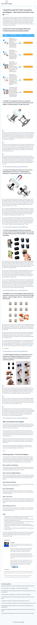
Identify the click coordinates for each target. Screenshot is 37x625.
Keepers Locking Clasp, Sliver (21, 104)
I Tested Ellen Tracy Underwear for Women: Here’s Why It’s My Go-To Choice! (15, 600)
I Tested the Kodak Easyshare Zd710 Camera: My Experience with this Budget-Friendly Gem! (17, 585)
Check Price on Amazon (28, 42)
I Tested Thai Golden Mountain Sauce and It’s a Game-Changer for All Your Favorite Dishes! (17, 613)
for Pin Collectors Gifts (25, 173)
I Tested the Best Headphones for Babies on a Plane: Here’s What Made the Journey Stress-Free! (18, 603)
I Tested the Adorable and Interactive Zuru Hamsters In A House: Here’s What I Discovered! (19, 571)
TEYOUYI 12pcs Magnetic (10, 230)
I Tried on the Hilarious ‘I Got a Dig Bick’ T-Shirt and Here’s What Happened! (14, 588)
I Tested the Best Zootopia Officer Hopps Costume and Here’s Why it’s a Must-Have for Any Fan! (18, 573)
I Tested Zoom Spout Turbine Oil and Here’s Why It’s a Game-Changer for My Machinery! (18, 575)
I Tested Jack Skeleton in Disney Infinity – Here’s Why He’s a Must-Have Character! (16, 594)
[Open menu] (35, 2)
